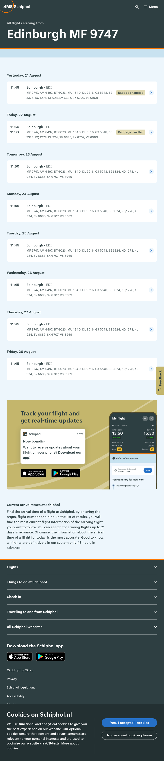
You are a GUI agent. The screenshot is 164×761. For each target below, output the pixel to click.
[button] (160, 381)
